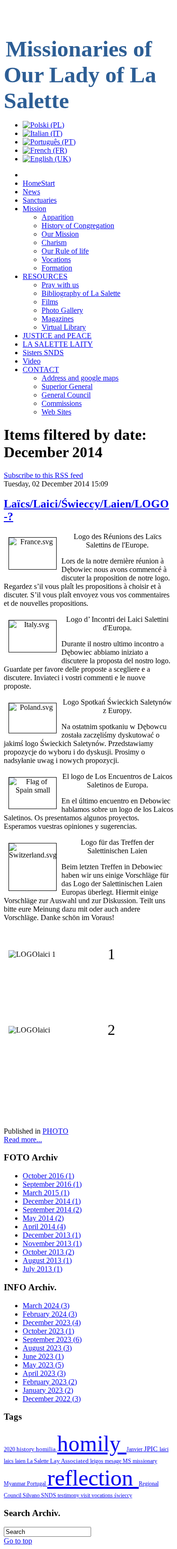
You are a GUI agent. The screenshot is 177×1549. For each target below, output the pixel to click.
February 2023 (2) (50, 1382)
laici (164, 1449)
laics (9, 1461)
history (26, 1449)
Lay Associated (70, 1461)
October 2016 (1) (48, 1176)
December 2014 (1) (52, 1201)
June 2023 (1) (43, 1356)
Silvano (32, 1495)
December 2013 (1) (52, 1235)
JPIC (152, 1449)
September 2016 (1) (52, 1184)
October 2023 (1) (48, 1331)
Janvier (135, 1449)
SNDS (49, 1495)
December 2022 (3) (52, 1399)
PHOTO (55, 1131)
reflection (93, 1477)
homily (91, 1443)
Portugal (37, 1483)
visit (86, 1495)
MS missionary (140, 1461)
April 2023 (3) (44, 1373)
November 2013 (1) (52, 1243)
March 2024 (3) (46, 1306)
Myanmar (15, 1483)
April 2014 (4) (44, 1227)
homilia (46, 1449)
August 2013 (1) (47, 1260)
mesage (114, 1461)
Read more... (23, 1140)
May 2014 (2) (43, 1218)
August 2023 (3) (47, 1348)
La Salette (38, 1461)
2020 (10, 1449)
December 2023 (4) (52, 1323)
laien (21, 1461)
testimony (69, 1495)
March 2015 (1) (46, 1193)
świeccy (123, 1495)
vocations (103, 1495)
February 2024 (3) (50, 1314)
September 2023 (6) (52, 1339)
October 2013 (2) (48, 1252)
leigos (97, 1461)
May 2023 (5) (43, 1365)
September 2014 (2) (52, 1210)
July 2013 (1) (42, 1269)
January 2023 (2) (48, 1390)
